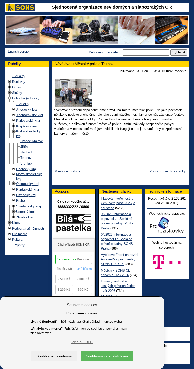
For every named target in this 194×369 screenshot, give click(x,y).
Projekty (18, 245)
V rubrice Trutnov (67, 171)
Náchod (26, 152)
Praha (20, 200)
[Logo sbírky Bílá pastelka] (73, 224)
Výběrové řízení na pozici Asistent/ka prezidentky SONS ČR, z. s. (119, 259)
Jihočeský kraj (26, 109)
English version (19, 51)
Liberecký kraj (26, 169)
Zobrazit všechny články (168, 171)
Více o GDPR (82, 342)
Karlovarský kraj (28, 120)
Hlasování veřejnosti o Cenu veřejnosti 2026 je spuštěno (118, 203)
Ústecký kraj (25, 212)
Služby (17, 93)
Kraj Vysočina (26, 126)
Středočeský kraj (28, 206)
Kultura (17, 239)
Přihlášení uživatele (103, 52)
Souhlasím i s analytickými (107, 356)
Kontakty (18, 82)
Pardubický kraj (27, 189)
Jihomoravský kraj (29, 115)
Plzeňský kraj (26, 195)
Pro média (19, 234)
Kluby (16, 223)
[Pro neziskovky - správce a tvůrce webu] (167, 225)
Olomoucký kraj (27, 184)
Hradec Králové (31, 141)
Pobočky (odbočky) (26, 98)
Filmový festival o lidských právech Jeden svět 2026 (118, 286)
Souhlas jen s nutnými (54, 356)
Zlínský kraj (24, 217)
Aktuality (18, 76)
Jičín (24, 147)
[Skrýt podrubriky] (10, 98)
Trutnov (26, 158)
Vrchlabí (26, 163)
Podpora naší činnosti (28, 228)
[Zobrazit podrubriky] (10, 82)
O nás (16, 87)
